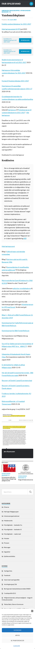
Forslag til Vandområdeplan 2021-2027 (15, 81)
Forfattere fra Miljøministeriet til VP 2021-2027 (10, 40)
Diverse (6, 507)
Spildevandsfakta (9, 556)
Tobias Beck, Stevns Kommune (13, 604)
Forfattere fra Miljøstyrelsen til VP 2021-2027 (9, 51)
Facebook (7, 575)
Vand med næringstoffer (12, 580)
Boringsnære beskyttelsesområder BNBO (17, 589)
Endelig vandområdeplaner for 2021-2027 (16, 24)
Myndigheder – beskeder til (13, 529)
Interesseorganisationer (11, 516)
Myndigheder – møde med (12, 534)
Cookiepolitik (16, 645)
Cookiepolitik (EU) (10, 593)
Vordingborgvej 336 (10, 584)
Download (25, 40)
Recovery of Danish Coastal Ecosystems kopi (17, 381)
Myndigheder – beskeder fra (13, 525)
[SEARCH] (30, 492)
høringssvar (12, 110)
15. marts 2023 (12, 19)
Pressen (6, 543)
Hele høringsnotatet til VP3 (11, 29)
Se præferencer (17, 640)
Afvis (17, 635)
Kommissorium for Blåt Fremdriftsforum (15, 331)
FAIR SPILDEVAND (11, 3)
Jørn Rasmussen (9, 452)
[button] (32, 611)
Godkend (17, 630)
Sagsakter (7, 552)
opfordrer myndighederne (22, 288)
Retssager (7, 547)
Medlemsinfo (8, 520)
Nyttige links (8, 571)
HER (25, 238)
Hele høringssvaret (8, 246)
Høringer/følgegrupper (11, 10)
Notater (6, 538)
